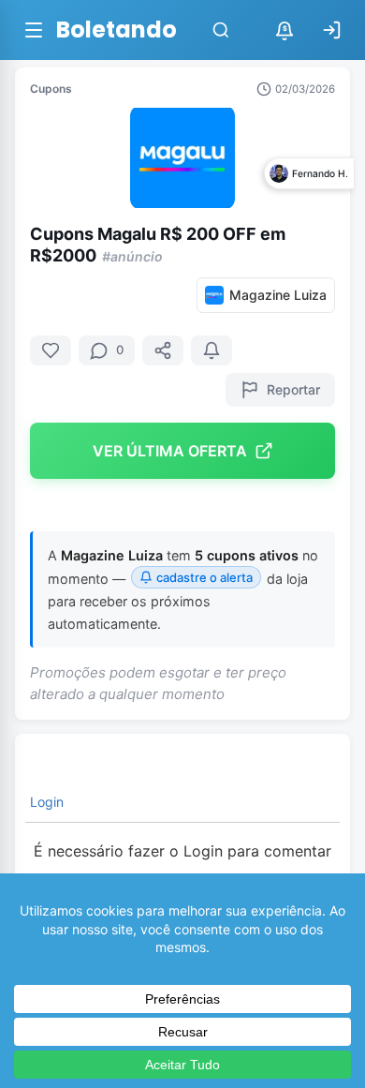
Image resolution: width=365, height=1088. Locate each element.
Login (45, 802)
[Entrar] (331, 30)
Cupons (51, 89)
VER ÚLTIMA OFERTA (170, 450)
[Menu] (33, 30)
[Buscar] (221, 30)
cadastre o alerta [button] (204, 577)
